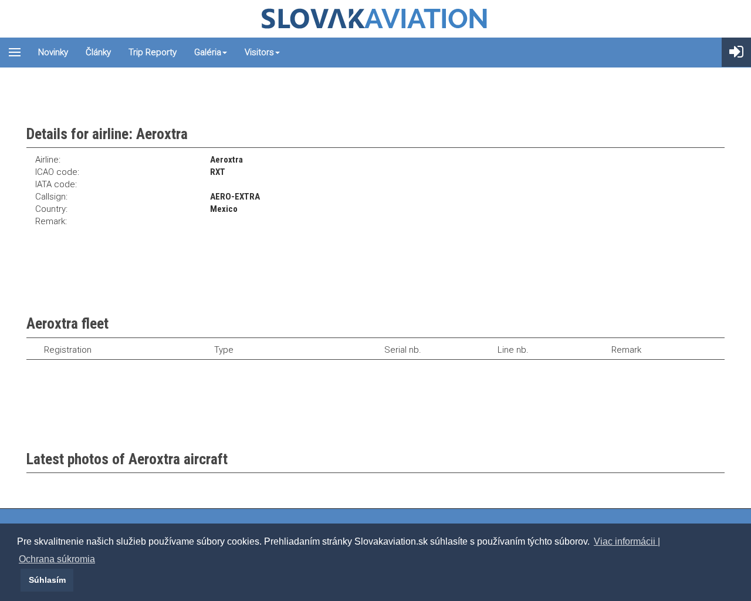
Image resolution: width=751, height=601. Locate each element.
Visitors (259, 52)
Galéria (207, 52)
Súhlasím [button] (47, 580)
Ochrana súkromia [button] (57, 559)
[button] (19, 580)
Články (98, 52)
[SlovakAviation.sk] (375, 19)
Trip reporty (152, 52)
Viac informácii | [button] (627, 541)
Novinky (53, 52)
